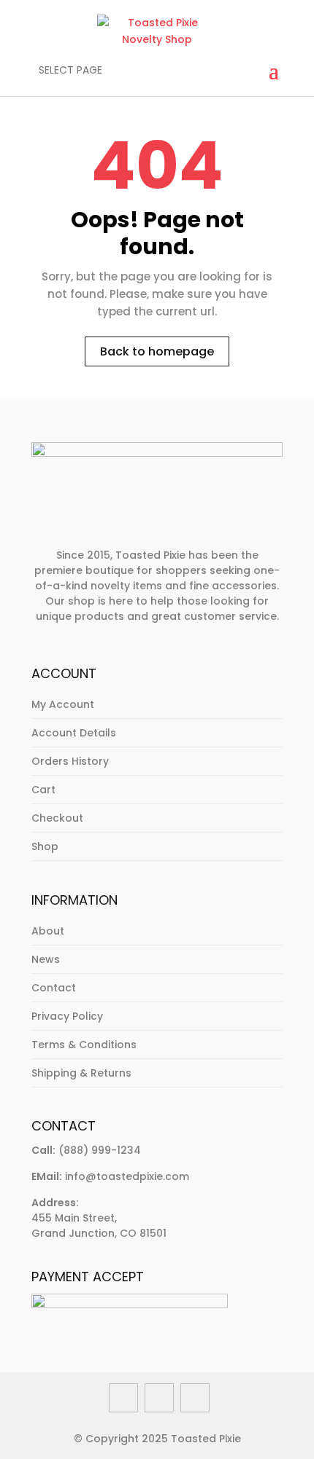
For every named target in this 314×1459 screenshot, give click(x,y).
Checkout (57, 818)
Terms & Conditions (84, 1044)
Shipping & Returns (81, 1073)
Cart (43, 789)
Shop (44, 846)
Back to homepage (157, 351)
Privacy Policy (67, 1016)
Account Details (73, 732)
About (47, 931)
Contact (53, 987)
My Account (62, 704)
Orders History (70, 761)
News (45, 959)
